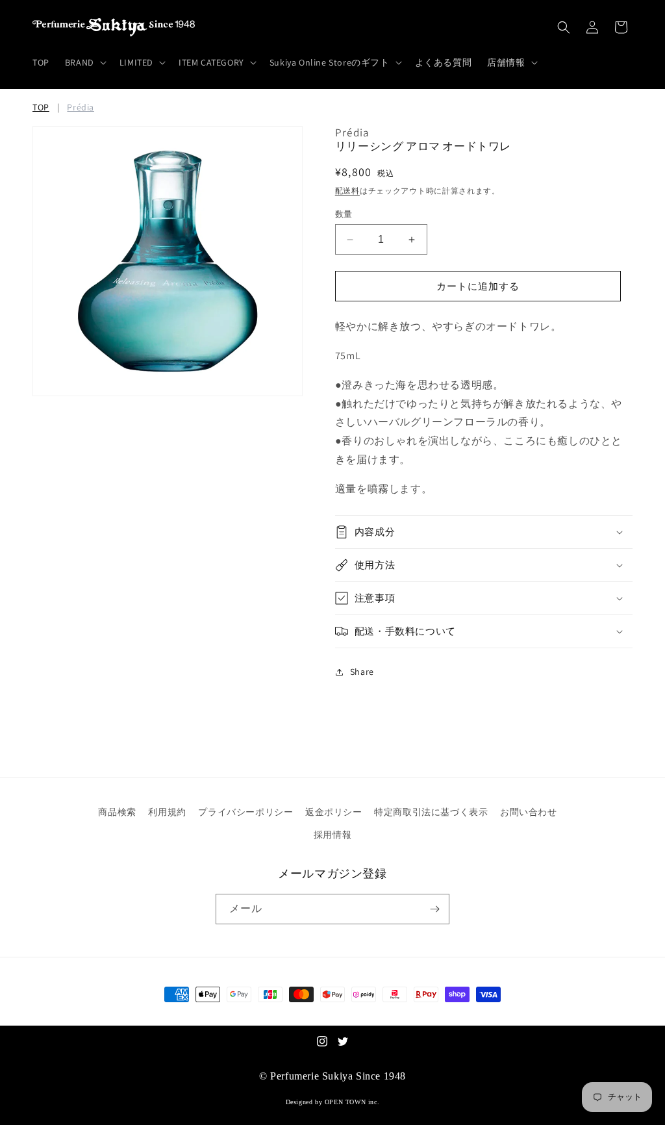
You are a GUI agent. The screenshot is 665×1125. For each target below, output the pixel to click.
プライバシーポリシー (245, 812)
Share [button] (362, 671)
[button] (84, 62)
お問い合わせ (528, 812)
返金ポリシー (333, 812)
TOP (40, 107)
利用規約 (167, 812)
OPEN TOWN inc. (352, 1102)
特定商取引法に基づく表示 (431, 812)
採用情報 (332, 835)
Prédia (80, 107)
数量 (344, 214)
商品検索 (117, 812)
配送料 (347, 191)
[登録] (434, 909)
